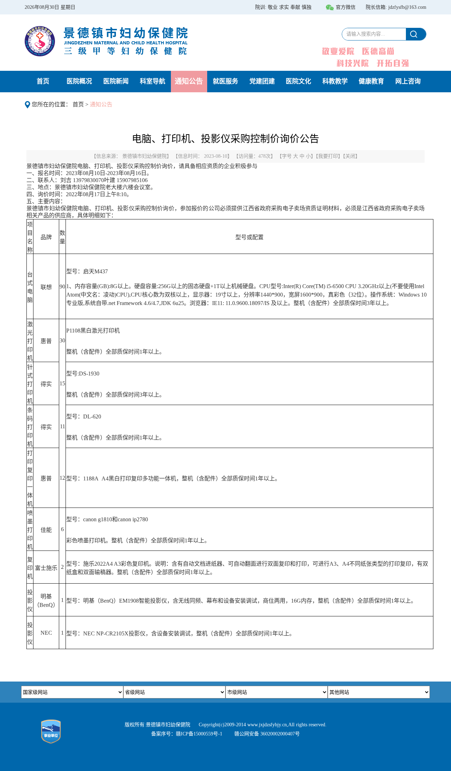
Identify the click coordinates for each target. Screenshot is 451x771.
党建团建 (262, 81)
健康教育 (371, 81)
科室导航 (152, 81)
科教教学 (335, 81)
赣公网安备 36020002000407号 (267, 733)
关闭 (350, 156)
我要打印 (328, 156)
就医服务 (225, 81)
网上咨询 (408, 81)
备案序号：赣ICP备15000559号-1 (186, 733)
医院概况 (79, 81)
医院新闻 (116, 81)
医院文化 (298, 81)
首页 (43, 81)
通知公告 (189, 81)
